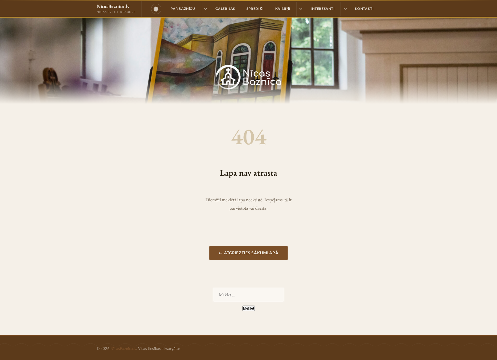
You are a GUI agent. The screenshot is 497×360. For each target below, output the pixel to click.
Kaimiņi (282, 8)
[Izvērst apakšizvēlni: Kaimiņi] (300, 9)
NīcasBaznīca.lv (123, 348)
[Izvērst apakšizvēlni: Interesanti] (345, 9)
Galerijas (225, 8)
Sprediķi (255, 8)
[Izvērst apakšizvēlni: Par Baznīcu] (205, 9)
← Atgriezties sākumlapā (248, 252)
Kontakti (364, 8)
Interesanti (323, 8)
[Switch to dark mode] (156, 9)
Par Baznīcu (183, 8)
